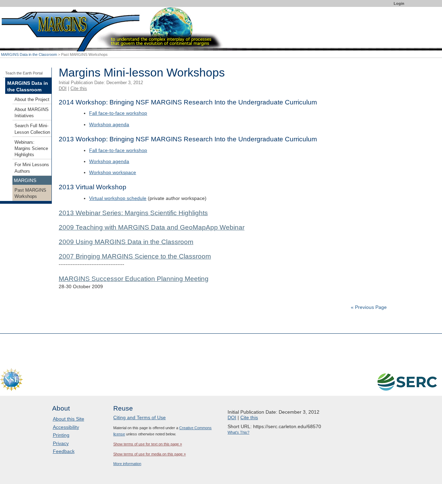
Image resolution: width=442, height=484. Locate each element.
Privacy (61, 443)
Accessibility (66, 427)
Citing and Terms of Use (139, 417)
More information (127, 464)
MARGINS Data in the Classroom (29, 54)
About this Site (68, 419)
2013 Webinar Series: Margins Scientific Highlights (133, 212)
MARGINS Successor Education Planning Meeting (134, 278)
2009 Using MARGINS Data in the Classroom (126, 241)
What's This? (238, 432)
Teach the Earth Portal (23, 73)
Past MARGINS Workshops (30, 193)
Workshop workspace (112, 172)
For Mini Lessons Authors (32, 167)
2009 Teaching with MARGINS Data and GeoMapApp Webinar (151, 227)
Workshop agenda (109, 124)
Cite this (78, 88)
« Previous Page (369, 307)
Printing (61, 435)
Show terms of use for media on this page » (149, 454)
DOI (63, 88)
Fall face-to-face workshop (118, 113)
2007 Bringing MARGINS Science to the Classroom (135, 256)
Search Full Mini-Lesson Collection (32, 128)
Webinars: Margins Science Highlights (31, 148)
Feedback (64, 451)
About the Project (32, 99)
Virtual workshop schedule (117, 198)
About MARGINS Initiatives (32, 112)
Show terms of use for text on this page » (147, 444)
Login (399, 3)
